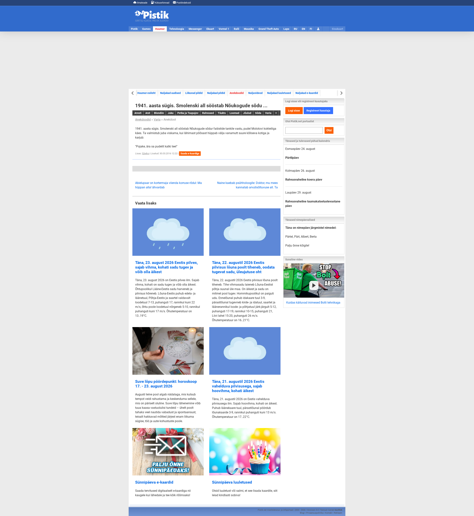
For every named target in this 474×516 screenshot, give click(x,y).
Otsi (329, 130)
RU (295, 28)
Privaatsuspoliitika (314, 513)
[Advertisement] (237, 60)
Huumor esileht (146, 92)
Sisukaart (337, 28)
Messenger (195, 28)
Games (146, 28)
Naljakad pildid (216, 92)
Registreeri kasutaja (318, 110)
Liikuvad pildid (194, 92)
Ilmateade (141, 2)
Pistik (134, 28)
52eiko (145, 153)
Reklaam (338, 513)
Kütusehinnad (161, 2)
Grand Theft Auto (268, 28)
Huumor (160, 28)
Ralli (236, 28)
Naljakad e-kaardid (307, 92)
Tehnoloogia (176, 28)
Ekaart (210, 28)
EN (303, 28)
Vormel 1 (224, 28)
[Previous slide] (133, 93)
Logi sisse (294, 110)
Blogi (302, 513)
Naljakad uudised (170, 92)
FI (311, 28)
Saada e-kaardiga (190, 153)
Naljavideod (255, 92)
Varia (157, 119)
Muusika (249, 28)
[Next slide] (341, 93)
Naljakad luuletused (279, 92)
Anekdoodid (237, 92)
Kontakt (328, 513)
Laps (286, 28)
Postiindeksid (183, 2)
